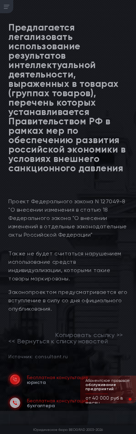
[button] (124, 399)
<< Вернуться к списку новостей (58, 341)
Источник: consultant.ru (38, 356)
